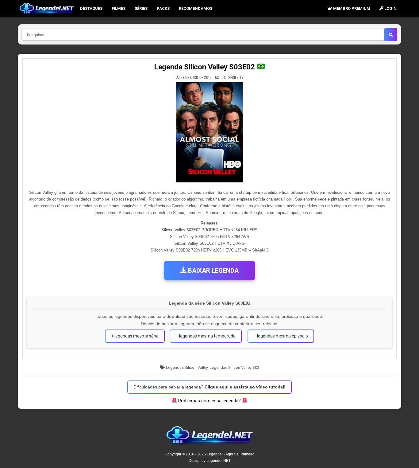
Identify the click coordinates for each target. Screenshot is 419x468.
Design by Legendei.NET (210, 460)
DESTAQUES (91, 8)
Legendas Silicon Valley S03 (234, 367)
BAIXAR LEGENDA (212, 270)
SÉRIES (141, 8)
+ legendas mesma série (135, 335)
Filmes (118, 8)
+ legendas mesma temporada (206, 335)
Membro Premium (351, 8)
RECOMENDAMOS (195, 8)
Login (390, 8)
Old (223, 77)
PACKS (163, 8)
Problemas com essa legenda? (209, 401)
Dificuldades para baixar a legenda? (209, 386)
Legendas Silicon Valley (187, 367)
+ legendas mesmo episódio (281, 335)
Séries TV (236, 77)
